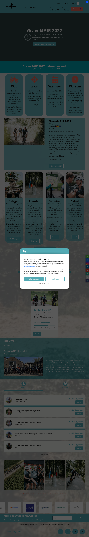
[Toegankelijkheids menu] (87, 2)
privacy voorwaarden (29, 266)
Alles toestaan (34, 279)
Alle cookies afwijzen (44, 283)
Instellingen (55, 279)
